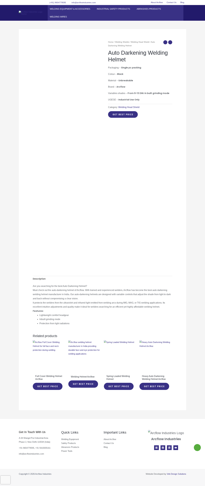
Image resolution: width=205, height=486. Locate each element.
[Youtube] (175, 447)
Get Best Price (123, 114)
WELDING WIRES (58, 17)
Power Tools (66, 451)
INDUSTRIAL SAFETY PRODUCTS (113, 9)
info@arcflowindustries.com (84, 2)
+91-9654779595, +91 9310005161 (34, 448)
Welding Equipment (70, 439)
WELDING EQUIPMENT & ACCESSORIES (70, 9)
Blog (182, 2)
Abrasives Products (70, 447)
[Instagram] (156, 447)
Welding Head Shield (140, 42)
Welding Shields (122, 42)
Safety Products (68, 443)
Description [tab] (39, 278)
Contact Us (171, 2)
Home (110, 42)
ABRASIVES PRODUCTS (149, 9)
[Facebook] (163, 447)
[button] (145, 2)
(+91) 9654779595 (58, 2)
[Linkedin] (169, 447)
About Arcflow (157, 2)
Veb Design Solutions (176, 474)
